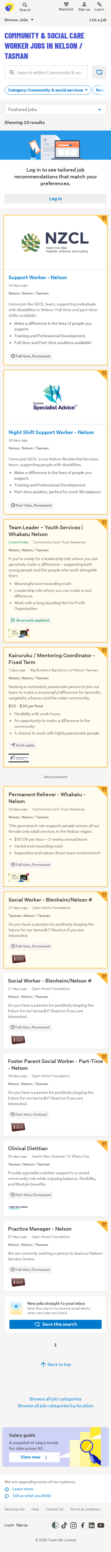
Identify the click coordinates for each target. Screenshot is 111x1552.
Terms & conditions (85, 1509)
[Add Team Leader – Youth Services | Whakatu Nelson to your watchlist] (102, 524)
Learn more (22, 1488)
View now (31, 1457)
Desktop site (15, 1509)
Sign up (84, 9)
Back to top (59, 1364)
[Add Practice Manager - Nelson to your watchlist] (102, 1226)
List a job (98, 19)
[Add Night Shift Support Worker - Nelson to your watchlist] (102, 375)
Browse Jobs (17, 19)
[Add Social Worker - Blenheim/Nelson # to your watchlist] (102, 897)
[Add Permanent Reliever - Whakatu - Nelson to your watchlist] (102, 791)
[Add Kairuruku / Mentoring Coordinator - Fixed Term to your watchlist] (102, 652)
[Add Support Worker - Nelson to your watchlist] (102, 220)
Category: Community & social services (46, 90)
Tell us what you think (31, 1495)
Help (35, 1509)
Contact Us (54, 1509)
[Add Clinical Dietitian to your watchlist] (102, 1146)
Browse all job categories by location (55, 1405)
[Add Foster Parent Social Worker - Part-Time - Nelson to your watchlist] (102, 1059)
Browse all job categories (55, 1399)
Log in (99, 9)
